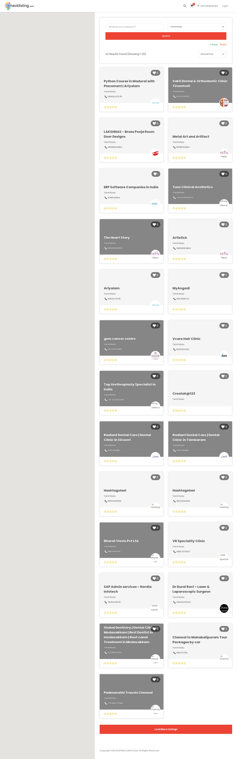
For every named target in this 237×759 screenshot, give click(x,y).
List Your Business (209, 6)
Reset (215, 44)
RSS (224, 44)
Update (166, 36)
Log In (225, 6)
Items (191, 6)
